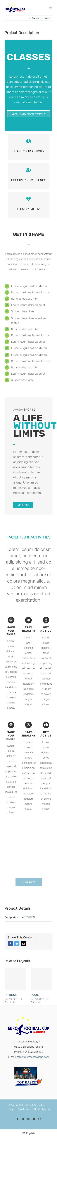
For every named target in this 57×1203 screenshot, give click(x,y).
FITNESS (11, 995)
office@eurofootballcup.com (33, 1056)
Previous (36, 18)
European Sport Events (19, 1109)
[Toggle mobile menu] (50, 8)
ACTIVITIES (28, 917)
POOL (35, 995)
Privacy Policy (40, 1105)
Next (47, 18)
